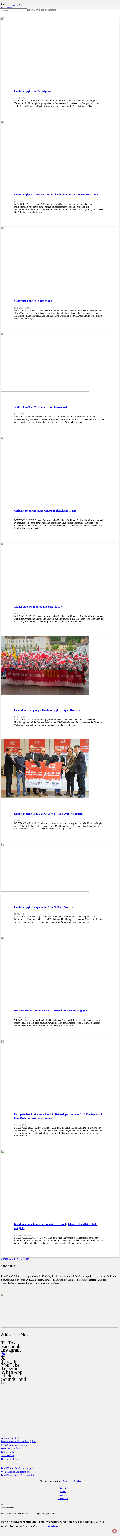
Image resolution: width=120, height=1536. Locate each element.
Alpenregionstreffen (11, 1437)
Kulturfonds (7, 1451)
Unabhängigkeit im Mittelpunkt (33, 91)
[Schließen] (2, 1504)
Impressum (62, 1495)
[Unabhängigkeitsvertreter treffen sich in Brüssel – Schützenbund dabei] (45, 178)
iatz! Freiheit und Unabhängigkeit (18, 1441)
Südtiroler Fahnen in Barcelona (33, 300)
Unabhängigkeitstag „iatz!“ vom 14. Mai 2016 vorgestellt (48, 813)
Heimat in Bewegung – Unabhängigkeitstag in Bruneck (47, 710)
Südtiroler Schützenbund (72, 1481)
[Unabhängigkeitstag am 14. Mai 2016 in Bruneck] (45, 890)
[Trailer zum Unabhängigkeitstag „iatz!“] (45, 590)
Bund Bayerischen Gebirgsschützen (19, 1475)
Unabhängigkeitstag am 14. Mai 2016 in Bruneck (43, 907)
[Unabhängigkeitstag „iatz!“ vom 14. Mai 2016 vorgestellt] (45, 797)
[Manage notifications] (114, 1531)
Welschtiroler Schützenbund (16, 1471)
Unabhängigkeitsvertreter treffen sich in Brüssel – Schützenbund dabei (56, 194)
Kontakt (63, 1491)
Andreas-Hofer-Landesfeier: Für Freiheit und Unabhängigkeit (51, 1010)
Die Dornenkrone (10, 1459)
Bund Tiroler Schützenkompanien (18, 1468)
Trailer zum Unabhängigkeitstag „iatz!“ (38, 606)
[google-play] (59, 1327)
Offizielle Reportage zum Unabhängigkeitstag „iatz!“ (45, 510)
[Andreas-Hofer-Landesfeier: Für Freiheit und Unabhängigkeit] (45, 994)
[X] (3, 1354)
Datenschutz (63, 1498)
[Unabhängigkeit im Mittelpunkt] (45, 75)
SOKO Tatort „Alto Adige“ (15, 1445)
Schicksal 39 (7, 1455)
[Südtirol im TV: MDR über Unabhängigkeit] (45, 391)
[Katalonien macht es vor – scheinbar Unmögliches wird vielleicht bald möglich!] (45, 1208)
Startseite (63, 1488)
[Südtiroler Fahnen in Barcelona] (45, 284)
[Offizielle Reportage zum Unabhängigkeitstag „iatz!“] (45, 494)
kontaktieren (51, 1526)
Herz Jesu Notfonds (11, 1448)
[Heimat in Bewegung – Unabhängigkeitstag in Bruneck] (45, 694)
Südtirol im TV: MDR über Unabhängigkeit (40, 407)
